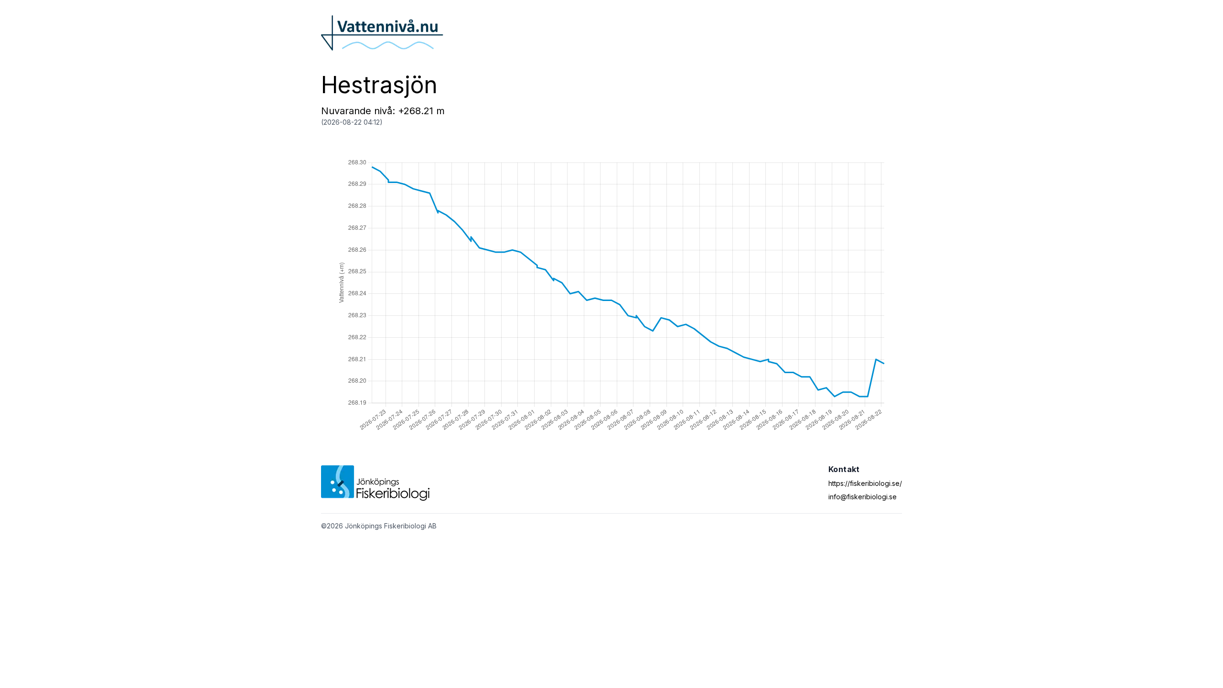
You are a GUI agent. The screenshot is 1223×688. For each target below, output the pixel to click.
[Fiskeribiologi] (375, 483)
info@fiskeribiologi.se (862, 497)
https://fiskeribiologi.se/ (865, 483)
